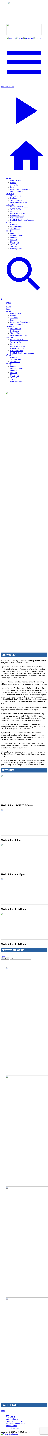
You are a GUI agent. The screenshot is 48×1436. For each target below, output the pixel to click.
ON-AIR (8, 178)
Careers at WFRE (17, 235)
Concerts (13, 237)
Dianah (13, 182)
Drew (12, 187)
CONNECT (10, 231)
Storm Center (15, 211)
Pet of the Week (16, 218)
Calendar (13, 240)
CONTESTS (10, 193)
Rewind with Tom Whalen (20, 189)
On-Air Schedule (16, 191)
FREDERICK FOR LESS (19, 207)
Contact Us (14, 233)
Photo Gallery (15, 242)
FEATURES (10, 204)
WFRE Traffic (15, 209)
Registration (15, 198)
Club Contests (15, 196)
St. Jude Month (16, 226)
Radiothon (14, 224)
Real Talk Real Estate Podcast (22, 220)
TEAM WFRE (15, 229)
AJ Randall (14, 185)
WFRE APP (14, 244)
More (3, 956)
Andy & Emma (15, 180)
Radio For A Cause (17, 215)
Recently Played (16, 248)
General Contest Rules (18, 202)
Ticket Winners (16, 200)
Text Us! (13, 246)
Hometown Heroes (17, 213)
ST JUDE (9, 222)
